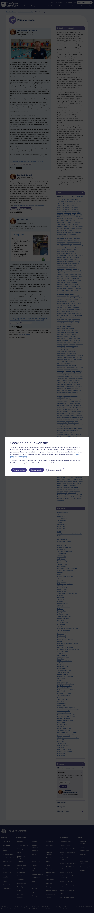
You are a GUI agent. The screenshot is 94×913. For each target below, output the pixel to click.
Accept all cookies (19, 470)
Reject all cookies (36, 470)
